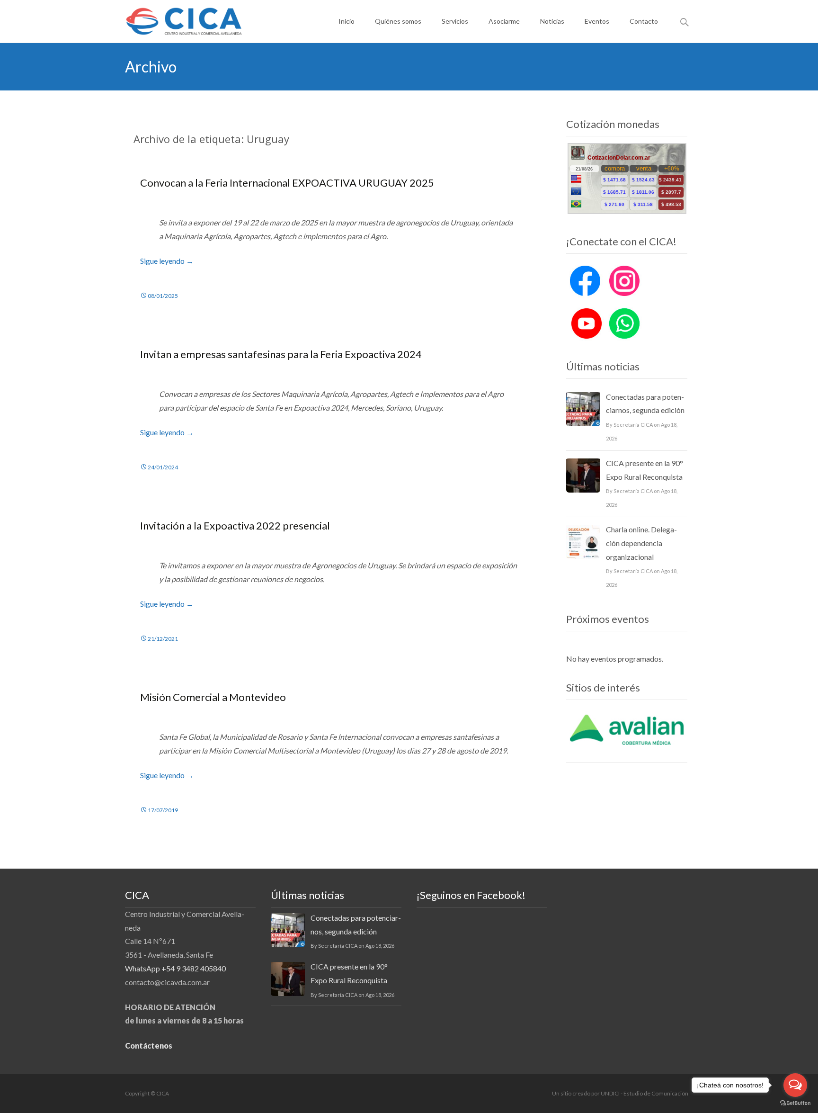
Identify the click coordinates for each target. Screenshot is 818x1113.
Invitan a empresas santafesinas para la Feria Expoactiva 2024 (281, 354)
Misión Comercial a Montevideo (213, 697)
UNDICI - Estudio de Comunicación (644, 1093)
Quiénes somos (398, 21)
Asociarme (504, 21)
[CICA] (176, 19)
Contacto (644, 21)
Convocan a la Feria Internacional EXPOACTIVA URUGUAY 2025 (287, 182)
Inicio (346, 21)
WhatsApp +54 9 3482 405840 (175, 968)
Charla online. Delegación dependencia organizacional (641, 543)
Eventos (597, 21)
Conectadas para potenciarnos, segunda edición (645, 403)
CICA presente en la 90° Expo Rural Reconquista (644, 469)
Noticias (552, 21)
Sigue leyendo (167, 260)
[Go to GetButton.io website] (795, 1103)
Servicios (455, 21)
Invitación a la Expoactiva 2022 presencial (235, 525)
